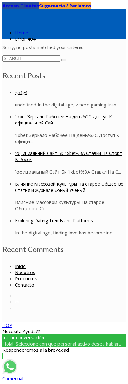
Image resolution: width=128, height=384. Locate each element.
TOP (7, 325)
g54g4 (21, 92)
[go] (63, 60)
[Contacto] (17, 302)
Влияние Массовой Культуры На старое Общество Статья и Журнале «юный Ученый (69, 187)
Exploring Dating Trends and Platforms (54, 221)
